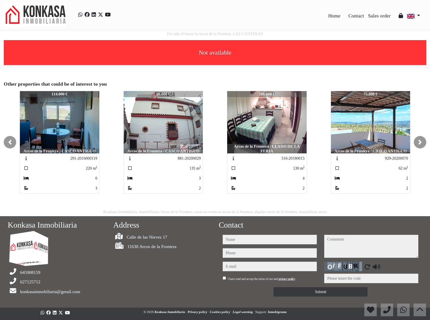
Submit (320, 292)
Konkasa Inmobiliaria (170, 312)
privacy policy (287, 279)
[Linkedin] (94, 14)
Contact (356, 15)
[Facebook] (87, 14)
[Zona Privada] (401, 15)
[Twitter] (100, 14)
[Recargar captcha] (367, 267)
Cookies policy (220, 312)
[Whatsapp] (80, 14)
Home (334, 15)
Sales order (379, 15)
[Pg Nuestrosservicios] (344, 12)
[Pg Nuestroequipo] (395, 12)
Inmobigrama (277, 312)
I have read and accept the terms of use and (261, 279)
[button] (10, 142)
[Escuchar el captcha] (376, 267)
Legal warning (243, 312)
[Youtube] (108, 14)
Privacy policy (198, 312)
